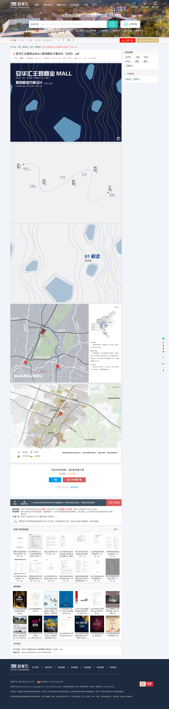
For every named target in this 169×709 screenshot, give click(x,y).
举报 (39, 40)
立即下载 (129, 40)
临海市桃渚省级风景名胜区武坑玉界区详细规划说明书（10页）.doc (81, 580)
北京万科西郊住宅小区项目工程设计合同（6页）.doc (50, 579)
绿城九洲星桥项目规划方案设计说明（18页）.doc (66, 579)
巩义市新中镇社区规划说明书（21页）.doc (19, 579)
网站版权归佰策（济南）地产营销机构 (75, 687)
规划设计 (26, 47)
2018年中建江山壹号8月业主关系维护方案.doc (97, 611)
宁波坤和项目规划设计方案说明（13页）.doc (112, 554)
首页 (19, 47)
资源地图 (74, 667)
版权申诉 (48, 40)
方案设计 (128, 79)
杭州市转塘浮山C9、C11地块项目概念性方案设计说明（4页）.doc (35, 555)
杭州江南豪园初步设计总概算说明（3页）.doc (97, 579)
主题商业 (136, 79)
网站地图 (61, 667)
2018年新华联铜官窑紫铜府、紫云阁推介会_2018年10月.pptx (20, 636)
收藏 (30, 40)
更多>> (116, 529)
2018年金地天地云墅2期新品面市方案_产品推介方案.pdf (82, 636)
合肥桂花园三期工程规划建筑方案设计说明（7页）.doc (35, 579)
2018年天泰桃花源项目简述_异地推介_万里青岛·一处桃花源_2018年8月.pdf (51, 612)
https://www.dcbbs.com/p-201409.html (36, 652)
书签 (14, 40)
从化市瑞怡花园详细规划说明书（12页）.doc (97, 554)
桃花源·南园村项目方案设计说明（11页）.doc (113, 579)
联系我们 (113, 667)
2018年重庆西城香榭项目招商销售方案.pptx (20, 611)
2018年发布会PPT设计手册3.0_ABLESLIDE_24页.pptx (35, 637)
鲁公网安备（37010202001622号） (52, 682)
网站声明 (48, 667)
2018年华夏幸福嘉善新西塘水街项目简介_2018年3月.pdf (82, 611)
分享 (22, 40)
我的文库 (155, 7)
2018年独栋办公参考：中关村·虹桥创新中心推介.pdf (66, 611)
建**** (22, 58)
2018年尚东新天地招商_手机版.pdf (97, 635)
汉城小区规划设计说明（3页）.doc (50, 553)
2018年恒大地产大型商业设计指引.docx (66, 635)
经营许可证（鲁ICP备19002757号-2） (23, 682)
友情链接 (87, 667)
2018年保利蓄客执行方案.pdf (35, 610)
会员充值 (144, 7)
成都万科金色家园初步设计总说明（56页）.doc (19, 554)
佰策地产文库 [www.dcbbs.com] (20, 687)
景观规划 (38, 47)
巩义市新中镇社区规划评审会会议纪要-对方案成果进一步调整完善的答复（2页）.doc (66, 556)
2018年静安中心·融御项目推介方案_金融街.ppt (112, 611)
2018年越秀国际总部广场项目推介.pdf (113, 635)
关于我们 (35, 667)
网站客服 (100, 667)
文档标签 (130, 74)
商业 (31, 47)
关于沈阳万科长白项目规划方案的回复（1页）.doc (81, 554)
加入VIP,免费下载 (149, 40)
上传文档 (133, 24)
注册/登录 (134, 7)
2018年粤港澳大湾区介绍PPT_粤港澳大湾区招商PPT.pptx (51, 636)
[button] (5, 18)
